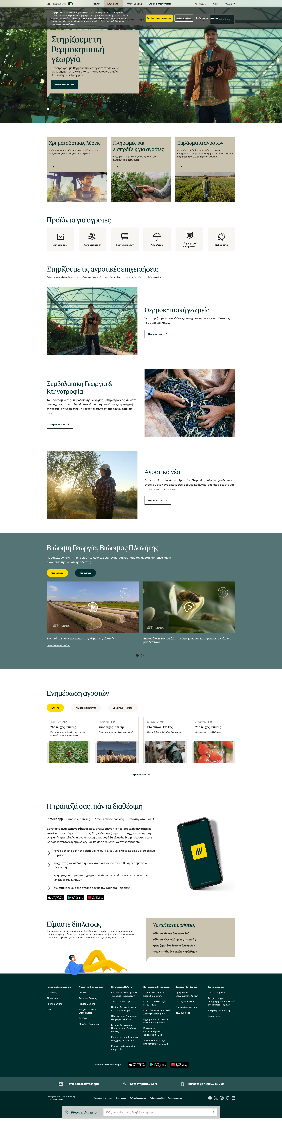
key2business (183, 1012)
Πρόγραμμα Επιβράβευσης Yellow (187, 994)
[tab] (55, 819)
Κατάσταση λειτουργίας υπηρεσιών (123, 1047)
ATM (49, 1009)
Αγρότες (83, 1018)
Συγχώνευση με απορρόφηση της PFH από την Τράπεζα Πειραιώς (221, 1001)
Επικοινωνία (214, 1016)
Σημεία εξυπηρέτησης (187, 1007)
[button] (48, 109)
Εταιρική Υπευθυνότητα (220, 1010)
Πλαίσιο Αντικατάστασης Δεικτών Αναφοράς (123, 1008)
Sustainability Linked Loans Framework (154, 994)
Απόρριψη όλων (184, 18)
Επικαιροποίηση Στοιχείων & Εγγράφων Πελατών (124, 1038)
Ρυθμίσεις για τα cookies (207, 18)
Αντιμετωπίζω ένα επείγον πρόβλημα (175, 951)
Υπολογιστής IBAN (185, 1001)
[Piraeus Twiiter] (216, 1098)
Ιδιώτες (83, 992)
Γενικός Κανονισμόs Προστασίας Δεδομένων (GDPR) (123, 1028)
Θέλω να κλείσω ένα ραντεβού (171, 933)
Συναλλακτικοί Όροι (121, 1001)
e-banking (52, 992)
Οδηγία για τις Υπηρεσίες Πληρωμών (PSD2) (124, 1017)
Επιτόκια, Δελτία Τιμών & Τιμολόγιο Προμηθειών (124, 994)
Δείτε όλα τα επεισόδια (58, 645)
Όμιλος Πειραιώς (216, 992)
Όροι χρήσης (121, 1098)
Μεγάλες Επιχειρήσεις (90, 1024)
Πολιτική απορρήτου (138, 1098)
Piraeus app (53, 998)
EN (48, 3)
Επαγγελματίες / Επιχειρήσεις (87, 1011)
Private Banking (87, 1003)
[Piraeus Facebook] (210, 1098)
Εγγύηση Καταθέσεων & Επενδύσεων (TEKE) (155, 1021)
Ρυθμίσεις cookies (157, 1098)
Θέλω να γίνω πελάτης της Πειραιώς (174, 939)
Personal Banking (88, 998)
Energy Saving (59, 3)
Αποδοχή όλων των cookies (159, 18)
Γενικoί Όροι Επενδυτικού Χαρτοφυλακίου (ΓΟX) (156, 1012)
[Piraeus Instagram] (222, 1098)
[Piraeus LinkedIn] (233, 1098)
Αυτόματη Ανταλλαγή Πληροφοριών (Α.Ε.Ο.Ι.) (155, 1042)
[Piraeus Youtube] (227, 1098)
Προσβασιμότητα (175, 1098)
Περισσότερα (62, 84)
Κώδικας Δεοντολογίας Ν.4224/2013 (155, 1003)
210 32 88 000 (215, 1084)
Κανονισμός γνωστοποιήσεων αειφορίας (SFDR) (152, 1031)
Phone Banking (54, 1003)
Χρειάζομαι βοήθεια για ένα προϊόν (174, 945)
